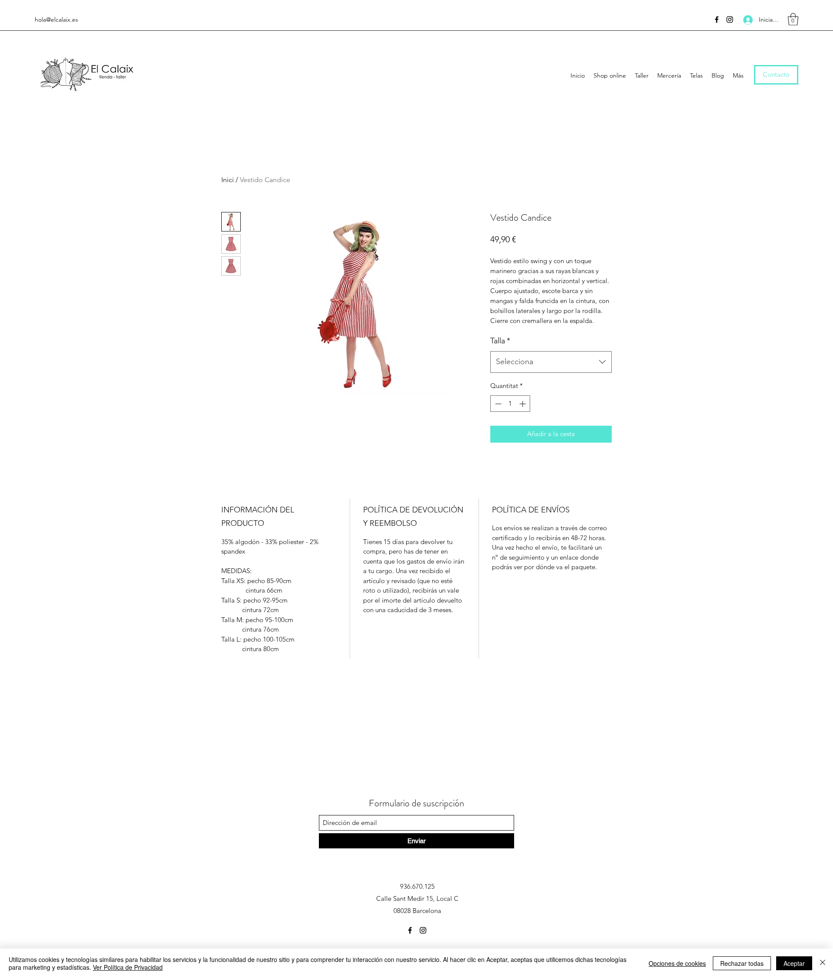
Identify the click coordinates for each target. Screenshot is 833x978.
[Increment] (523, 404)
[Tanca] (822, 963)
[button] (793, 19)
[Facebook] (716, 19)
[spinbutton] (510, 404)
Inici (227, 180)
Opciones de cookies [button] (677, 963)
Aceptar (794, 963)
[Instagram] (729, 19)
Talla (500, 341)
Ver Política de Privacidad (128, 967)
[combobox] (551, 362)
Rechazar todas (742, 963)
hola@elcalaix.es (56, 19)
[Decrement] (497, 404)
